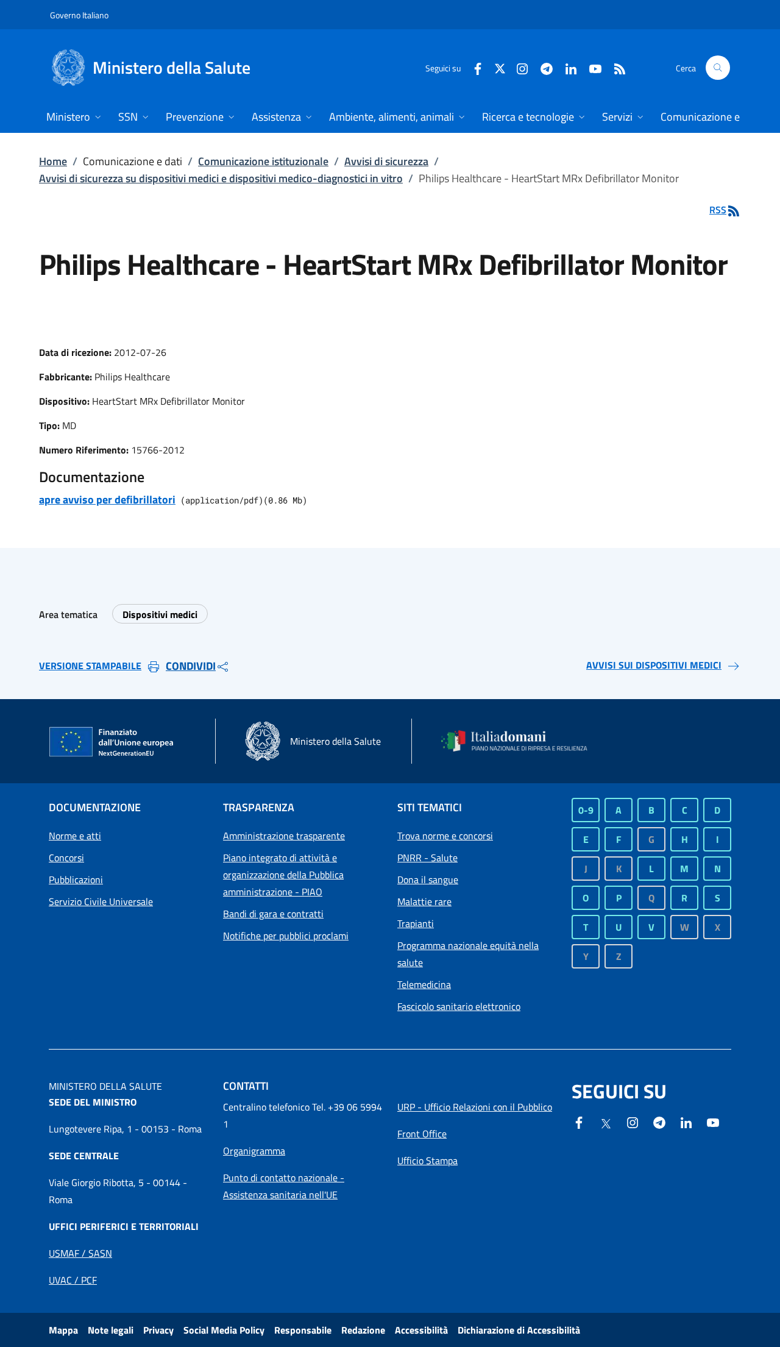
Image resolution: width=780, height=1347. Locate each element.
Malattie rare (424, 901)
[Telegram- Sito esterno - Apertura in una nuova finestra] (542, 67)
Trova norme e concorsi (445, 835)
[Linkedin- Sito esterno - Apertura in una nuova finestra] (686, 1121)
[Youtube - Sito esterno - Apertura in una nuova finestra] (590, 67)
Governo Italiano (79, 15)
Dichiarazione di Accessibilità (519, 1330)
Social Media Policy (223, 1330)
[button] (718, 67)
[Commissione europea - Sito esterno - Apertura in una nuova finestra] (112, 742)
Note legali (110, 1330)
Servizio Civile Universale (101, 901)
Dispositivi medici (159, 614)
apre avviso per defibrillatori (107, 499)
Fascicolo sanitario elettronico (458, 1006)
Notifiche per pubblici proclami (286, 935)
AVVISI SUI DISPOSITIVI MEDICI (654, 665)
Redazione (363, 1330)
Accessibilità (421, 1330)
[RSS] (615, 67)
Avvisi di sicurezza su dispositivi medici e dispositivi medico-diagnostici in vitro (221, 178)
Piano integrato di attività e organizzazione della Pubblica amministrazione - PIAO (283, 874)
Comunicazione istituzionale (263, 161)
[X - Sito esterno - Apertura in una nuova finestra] (500, 67)
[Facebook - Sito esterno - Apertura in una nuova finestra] (473, 67)
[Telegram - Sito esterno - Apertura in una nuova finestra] (659, 1121)
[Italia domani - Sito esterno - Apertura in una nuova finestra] (521, 741)
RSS (717, 209)
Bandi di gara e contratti (273, 913)
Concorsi (66, 857)
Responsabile (303, 1330)
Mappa (63, 1330)
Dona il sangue (427, 879)
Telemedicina (424, 984)
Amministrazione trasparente (284, 835)
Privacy (158, 1330)
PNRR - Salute (427, 857)
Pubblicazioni (76, 879)
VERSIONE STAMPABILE (90, 665)
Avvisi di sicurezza (386, 161)
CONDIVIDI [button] (191, 666)
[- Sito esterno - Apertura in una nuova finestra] (713, 1121)
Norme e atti (75, 835)
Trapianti (415, 923)
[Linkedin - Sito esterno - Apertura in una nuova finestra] (566, 67)
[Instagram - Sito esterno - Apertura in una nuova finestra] (517, 67)
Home (53, 161)
